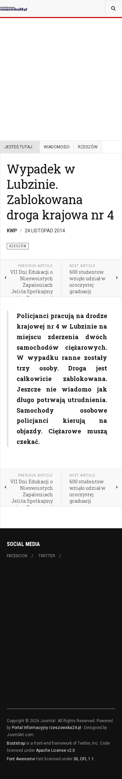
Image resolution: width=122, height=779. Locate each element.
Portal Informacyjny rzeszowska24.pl (46, 727)
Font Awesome (21, 759)
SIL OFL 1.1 (84, 759)
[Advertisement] (61, 61)
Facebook (17, 555)
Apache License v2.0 (55, 750)
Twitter (46, 555)
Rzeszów (88, 147)
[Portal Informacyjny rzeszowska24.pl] (13, 8)
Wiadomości (56, 147)
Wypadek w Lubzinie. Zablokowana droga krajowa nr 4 (60, 192)
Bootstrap (16, 743)
